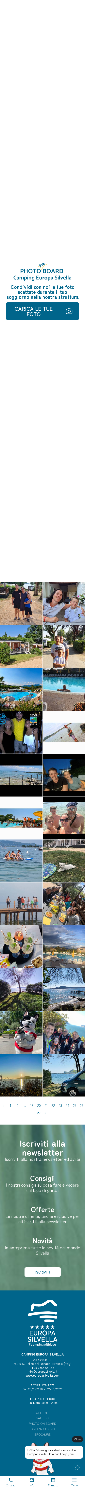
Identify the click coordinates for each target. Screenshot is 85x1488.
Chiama (10, 1485)
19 (31, 1105)
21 (46, 1105)
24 (67, 1105)
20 (39, 1105)
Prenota (53, 1485)
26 (81, 1105)
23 (60, 1105)
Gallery (42, 1418)
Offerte (42, 1412)
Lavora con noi (42, 1429)
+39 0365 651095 (42, 1367)
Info (31, 1485)
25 (74, 1105)
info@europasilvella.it (42, 1371)
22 (53, 1105)
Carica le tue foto (34, 311)
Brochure (42, 1434)
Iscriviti (42, 1272)
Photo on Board (42, 1423)
